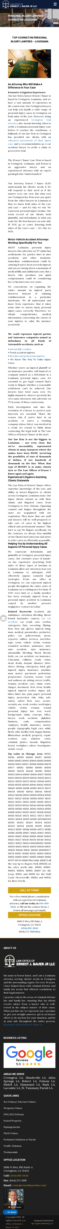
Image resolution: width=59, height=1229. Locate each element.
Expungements (12, 1127)
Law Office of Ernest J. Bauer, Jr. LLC (16, 1224)
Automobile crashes (20, 349)
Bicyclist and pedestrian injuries (27, 356)
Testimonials (11, 1152)
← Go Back (10, 1212)
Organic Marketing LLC (44, 1223)
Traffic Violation (12, 1145)
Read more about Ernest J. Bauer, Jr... (24, 1024)
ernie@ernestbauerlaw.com (29, 1185)
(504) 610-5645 (29, 928)
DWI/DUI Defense (14, 1114)
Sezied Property (12, 1120)
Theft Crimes (11, 1133)
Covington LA (13, 1077)
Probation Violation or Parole (20, 1139)
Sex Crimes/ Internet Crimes (20, 1101)
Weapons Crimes (13, 1108)
